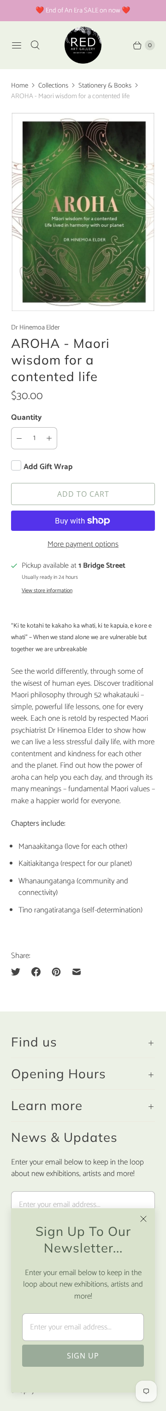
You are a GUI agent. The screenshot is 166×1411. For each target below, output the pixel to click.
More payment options (83, 545)
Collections (53, 86)
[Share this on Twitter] (18, 972)
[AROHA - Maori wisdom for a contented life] (83, 212)
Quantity (26, 417)
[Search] (35, 45)
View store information (47, 591)
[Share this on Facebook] (36, 972)
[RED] (83, 45)
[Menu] (16, 45)
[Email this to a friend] (76, 972)
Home (19, 86)
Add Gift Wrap (48, 466)
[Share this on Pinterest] (56, 972)
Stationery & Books (104, 86)
